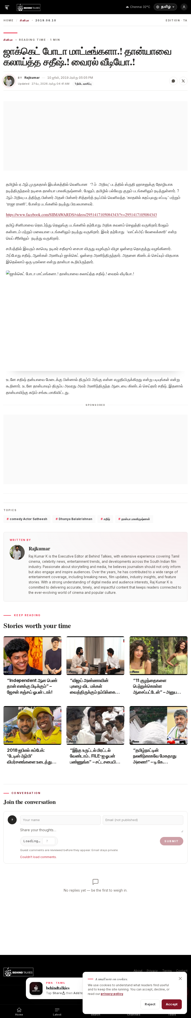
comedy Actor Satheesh (27, 519)
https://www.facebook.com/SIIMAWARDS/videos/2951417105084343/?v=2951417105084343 (81, 214)
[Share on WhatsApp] (173, 81)
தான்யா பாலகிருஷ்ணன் (134, 519)
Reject (150, 1004)
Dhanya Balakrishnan (74, 519)
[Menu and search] (7, 7)
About (138, 971)
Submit (171, 841)
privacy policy (112, 994)
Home (8, 20)
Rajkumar (32, 77)
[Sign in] (184, 6)
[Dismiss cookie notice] (180, 978)
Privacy (152, 971)
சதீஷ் (105, 519)
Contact (182, 971)
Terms (167, 971)
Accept (172, 1004)
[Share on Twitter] (183, 81)
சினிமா (24, 20)
